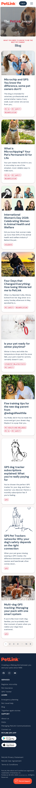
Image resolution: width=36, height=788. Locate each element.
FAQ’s (3, 722)
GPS (6, 500)
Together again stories (10, 710)
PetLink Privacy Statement (12, 757)
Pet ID (7, 109)
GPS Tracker (6, 691)
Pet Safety (16, 109)
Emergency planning (9, 699)
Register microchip (9, 684)
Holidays (8, 245)
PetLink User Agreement (11, 761)
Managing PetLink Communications (16, 726)
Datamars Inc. (23, 775)
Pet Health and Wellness (15, 428)
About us (5, 718)
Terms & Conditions (9, 764)
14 (26, 644)
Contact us (6, 729)
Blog (3, 707)
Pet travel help (7, 703)
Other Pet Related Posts (15, 364)
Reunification (10, 112)
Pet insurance (7, 688)
